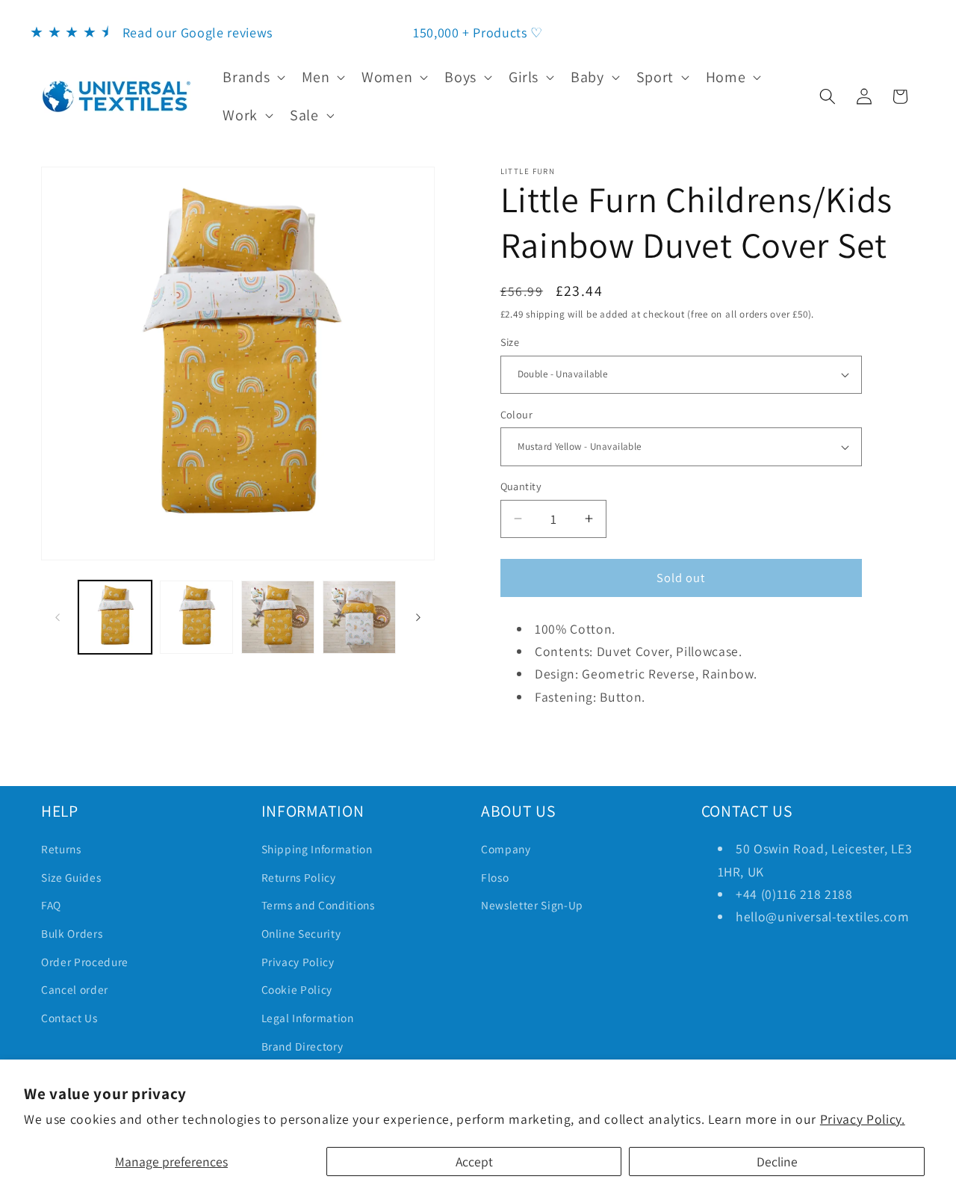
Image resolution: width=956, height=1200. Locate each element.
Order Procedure (84, 961)
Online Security (301, 933)
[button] (252, 77)
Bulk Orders (71, 933)
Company (506, 848)
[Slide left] (57, 617)
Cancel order (74, 989)
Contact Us (69, 1017)
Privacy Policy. (862, 1119)
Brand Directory (302, 1046)
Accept (474, 1161)
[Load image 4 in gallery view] (359, 617)
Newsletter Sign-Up (532, 904)
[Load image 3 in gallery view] (277, 617)
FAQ (51, 904)
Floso (495, 877)
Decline (777, 1161)
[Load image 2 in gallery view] (196, 617)
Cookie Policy (297, 989)
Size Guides (71, 877)
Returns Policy (298, 877)
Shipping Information (317, 848)
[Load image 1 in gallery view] (115, 617)
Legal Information (307, 1017)
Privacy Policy (298, 961)
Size (510, 342)
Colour (516, 414)
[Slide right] (418, 617)
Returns (61, 848)
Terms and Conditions (318, 904)
